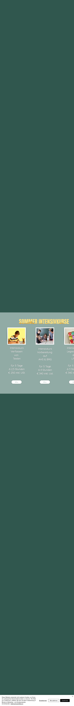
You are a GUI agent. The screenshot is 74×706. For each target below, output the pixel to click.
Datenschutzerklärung (17, 704)
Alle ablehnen (54, 700)
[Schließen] (72, 696)
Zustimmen (65, 700)
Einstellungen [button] (43, 700)
